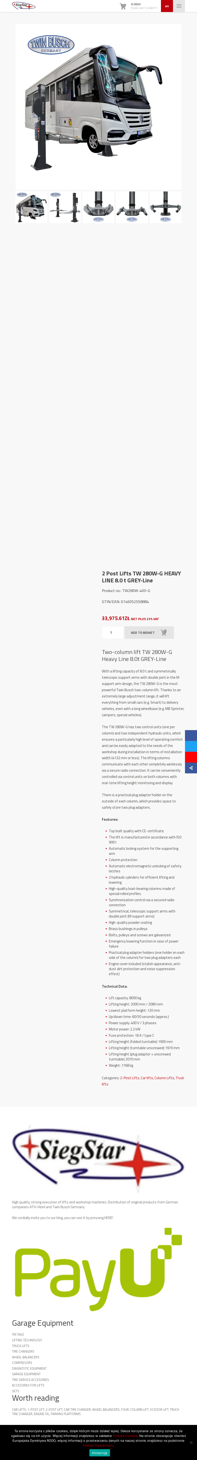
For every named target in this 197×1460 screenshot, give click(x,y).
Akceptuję (99, 1453)
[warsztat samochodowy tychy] (24, 6)
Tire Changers (23, 1351)
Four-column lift (134, 1409)
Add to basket (143, 632)
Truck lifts (20, 1345)
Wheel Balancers (25, 1357)
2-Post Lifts (129, 1078)
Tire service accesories (30, 1379)
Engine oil (41, 1413)
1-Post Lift (35, 1409)
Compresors (22, 1362)
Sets (15, 1391)
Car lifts (147, 1078)
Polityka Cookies (125, 1436)
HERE (108, 1217)
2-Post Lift (54, 1409)
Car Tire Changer (77, 1409)
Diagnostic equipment (29, 1368)
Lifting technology (27, 1340)
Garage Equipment (26, 1374)
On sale (18, 1334)
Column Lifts (164, 1078)
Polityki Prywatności (98, 1445)
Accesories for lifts (28, 1385)
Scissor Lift (159, 1409)
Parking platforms (66, 1413)
